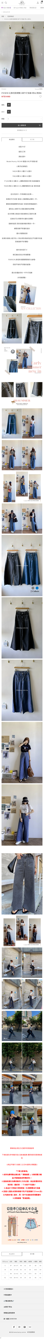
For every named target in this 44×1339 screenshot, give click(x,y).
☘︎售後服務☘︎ (8, 1295)
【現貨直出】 (33, 7)
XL (9, 112)
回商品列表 (6, 12)
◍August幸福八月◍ (20, 7)
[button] (2, 2)
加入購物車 (22, 125)
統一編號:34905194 (10, 1319)
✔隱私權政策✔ (9, 1301)
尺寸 (3, 112)
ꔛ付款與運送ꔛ (8, 1289)
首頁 (3, 16)
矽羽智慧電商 (31, 1332)
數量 (3, 119)
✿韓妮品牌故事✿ (9, 1313)
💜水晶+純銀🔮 (6, 7)
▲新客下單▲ (8, 1307)
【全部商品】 (10, 16)
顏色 (3, 105)
